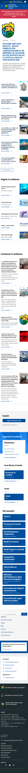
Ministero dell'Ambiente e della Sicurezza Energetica (14, 703)
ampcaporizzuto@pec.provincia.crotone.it (13, 740)
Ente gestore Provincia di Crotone (14, 695)
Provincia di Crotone (5, 1)
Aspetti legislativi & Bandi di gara (9, 750)
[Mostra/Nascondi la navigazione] (2, 6)
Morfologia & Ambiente (6, 745)
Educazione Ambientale (6, 748)
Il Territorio (3, 743)
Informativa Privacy (5, 757)
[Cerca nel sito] (24, 6)
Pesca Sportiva (4, 755)
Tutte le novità (6, 170)
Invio (24, 614)
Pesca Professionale (5, 752)
